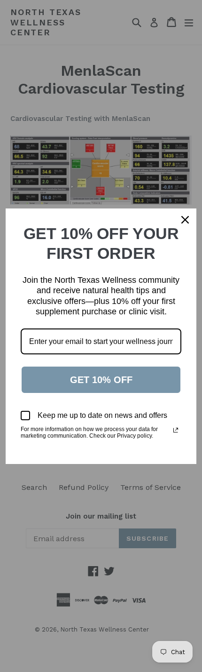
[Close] (185, 219)
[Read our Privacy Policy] (175, 430)
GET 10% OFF (101, 380)
